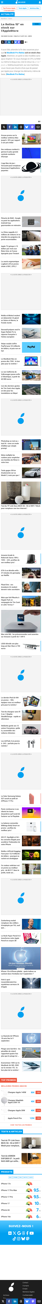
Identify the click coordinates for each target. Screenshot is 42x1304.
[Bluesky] (23, 1238)
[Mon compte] (39, 2)
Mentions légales (29, 1292)
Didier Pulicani (8, 36)
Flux (4, 1298)
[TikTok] (14, 1238)
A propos (26, 1286)
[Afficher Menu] (2, 2)
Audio (31, 1177)
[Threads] (23, 1233)
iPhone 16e (6, 1217)
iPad (20, 1177)
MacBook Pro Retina (15, 52)
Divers (10, 18)
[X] (14, 1233)
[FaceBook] (27, 1233)
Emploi (25, 1289)
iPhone (16, 1177)
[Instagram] (18, 1238)
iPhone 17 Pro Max (9, 1190)
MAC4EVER (21, 2)
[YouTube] (32, 1233)
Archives (6, 1295)
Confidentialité (28, 1295)
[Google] (19, 1233)
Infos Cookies (27, 1298)
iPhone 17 (5, 1203)
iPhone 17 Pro (7, 1197)
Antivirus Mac (34, 8)
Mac (10, 1177)
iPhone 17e (6, 1184)
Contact (25, 1283)
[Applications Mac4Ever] (10, 1233)
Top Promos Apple (9, 8)
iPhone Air (5, 1210)
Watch (25, 1177)
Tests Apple (23, 8)
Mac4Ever (4, 18)
